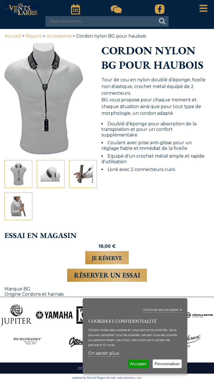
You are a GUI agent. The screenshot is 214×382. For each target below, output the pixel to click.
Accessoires (59, 36)
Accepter (138, 363)
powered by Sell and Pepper (89, 377)
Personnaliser (167, 363)
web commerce (126, 377)
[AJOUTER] (107, 257)
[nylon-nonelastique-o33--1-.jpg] (51, 174)
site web (111, 377)
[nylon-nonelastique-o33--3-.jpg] (18, 206)
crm (139, 377)
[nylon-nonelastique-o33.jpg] (83, 174)
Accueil (12, 36)
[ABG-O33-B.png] (18, 174)
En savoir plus (103, 353)
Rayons (34, 36)
